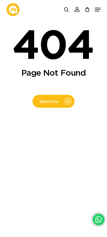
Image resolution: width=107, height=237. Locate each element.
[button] (98, 9)
